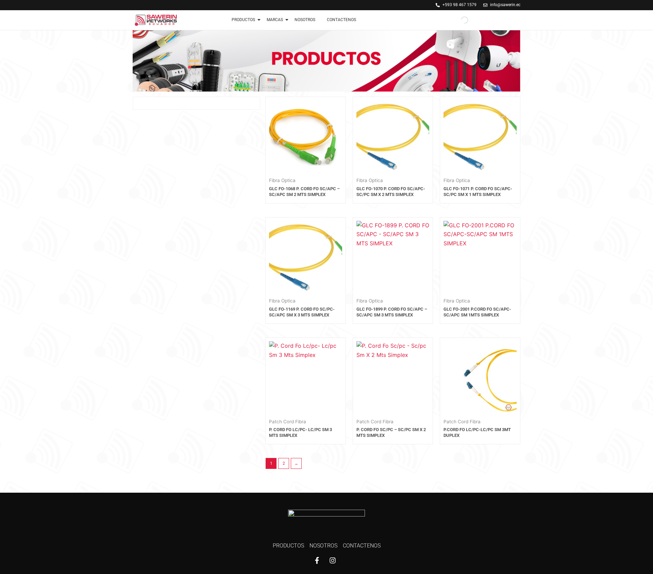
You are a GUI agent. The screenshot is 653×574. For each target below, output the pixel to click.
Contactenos (341, 19)
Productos (243, 19)
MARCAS (275, 19)
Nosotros (305, 19)
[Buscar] (458, 20)
